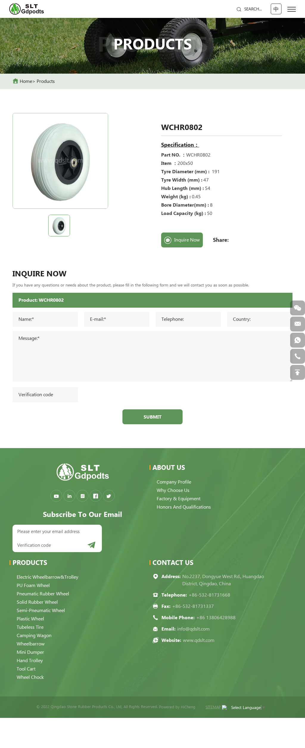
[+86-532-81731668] (297, 356)
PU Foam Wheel (33, 585)
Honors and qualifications (184, 507)
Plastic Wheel (30, 619)
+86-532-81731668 (209, 595)
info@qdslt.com (193, 629)
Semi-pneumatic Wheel (41, 610)
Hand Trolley (30, 660)
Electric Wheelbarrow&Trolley (47, 577)
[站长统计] (224, 707)
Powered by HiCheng (177, 707)
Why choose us (173, 490)
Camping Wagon (34, 635)
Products (46, 81)
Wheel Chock (30, 677)
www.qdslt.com (198, 640)
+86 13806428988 (216, 617)
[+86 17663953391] (297, 340)
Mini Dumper (30, 652)
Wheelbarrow (31, 644)
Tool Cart (26, 669)
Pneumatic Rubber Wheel (43, 594)
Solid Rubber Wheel (37, 602)
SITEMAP (213, 707)
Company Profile (174, 482)
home (26, 81)
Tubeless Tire (30, 627)
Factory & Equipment (178, 498)
